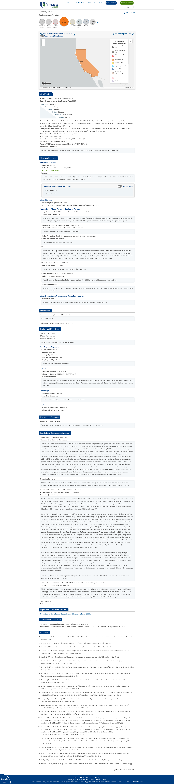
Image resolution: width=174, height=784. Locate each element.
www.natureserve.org (93, 777)
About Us (91, 3)
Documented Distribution (53, 36)
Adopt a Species (127, 3)
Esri (132, 87)
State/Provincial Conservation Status (58, 34)
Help (100, 3)
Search (66, 3)
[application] (87, 63)
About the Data (78, 3)
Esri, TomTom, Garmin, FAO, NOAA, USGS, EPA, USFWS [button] (56, 87)
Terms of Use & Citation (98, 780)
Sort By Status (127, 186)
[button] (43, 41)
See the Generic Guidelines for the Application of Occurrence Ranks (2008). (65, 614)
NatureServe (84, 780)
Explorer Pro (111, 3)
